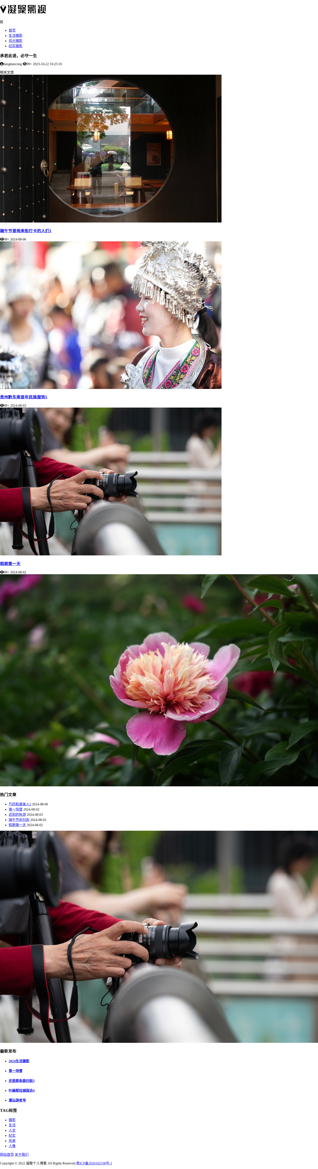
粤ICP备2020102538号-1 (94, 1163)
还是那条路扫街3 (22, 1081)
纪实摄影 (15, 46)
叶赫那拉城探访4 (22, 1090)
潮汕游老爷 (17, 1100)
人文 (12, 1130)
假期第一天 (10, 563)
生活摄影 (15, 35)
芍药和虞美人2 (20, 804)
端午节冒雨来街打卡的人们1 (25, 231)
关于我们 (22, 1154)
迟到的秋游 (17, 814)
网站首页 (7, 1154)
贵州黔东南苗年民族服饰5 (23, 397)
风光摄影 (15, 41)
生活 (12, 1125)
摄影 (12, 1120)
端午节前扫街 (19, 820)
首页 (12, 30)
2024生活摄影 (19, 1061)
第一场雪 (15, 809)
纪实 (12, 1135)
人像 (12, 1146)
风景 (12, 1141)
